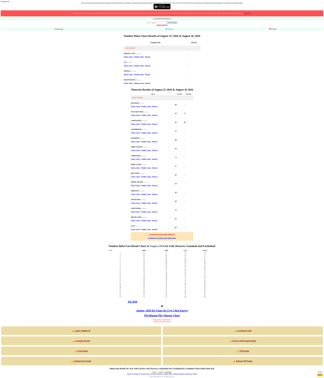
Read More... (247, 13)
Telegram (170, 29)
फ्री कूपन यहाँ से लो (162, 25)
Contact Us (136, 374)
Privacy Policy (145, 374)
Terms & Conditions (156, 374)
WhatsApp (59, 29)
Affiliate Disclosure (179, 374)
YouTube (274, 29)
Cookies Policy (167, 374)
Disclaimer (189, 374)
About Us (129, 374)
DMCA (195, 374)
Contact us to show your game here (162, 238)
